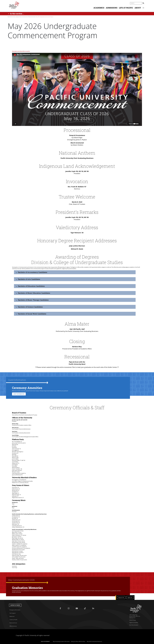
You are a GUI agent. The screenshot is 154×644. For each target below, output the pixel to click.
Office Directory (13, 626)
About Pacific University (11, 16)
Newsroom (12, 616)
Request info (121, 597)
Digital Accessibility (133, 622)
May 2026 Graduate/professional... (94, 641)
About (138, 8)
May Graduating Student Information (61, 641)
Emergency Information (15, 610)
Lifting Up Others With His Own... (78, 641)
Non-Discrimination (133, 625)
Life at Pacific (126, 8)
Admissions (111, 8)
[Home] (14, 5)
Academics (98, 8)
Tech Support (13, 613)
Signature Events (19, 16)
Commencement (25, 16)
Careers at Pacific (13, 619)
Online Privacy (132, 620)
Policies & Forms (13, 623)
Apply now (130, 597)
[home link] (136, 608)
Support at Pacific (15, 605)
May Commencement (31, 16)
